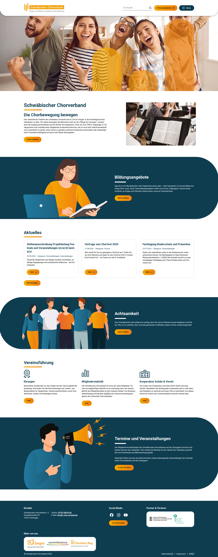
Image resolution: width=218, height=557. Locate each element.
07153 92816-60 (64, 513)
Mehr (32, 272)
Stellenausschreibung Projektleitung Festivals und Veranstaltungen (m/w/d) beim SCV (51, 248)
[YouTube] (125, 515)
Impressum (181, 554)
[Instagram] (118, 515)
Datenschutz (166, 554)
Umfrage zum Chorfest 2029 (101, 244)
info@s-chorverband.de (67, 515)
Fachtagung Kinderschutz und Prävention (166, 244)
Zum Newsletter (118, 523)
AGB (190, 554)
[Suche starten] (150, 8)
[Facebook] (111, 515)
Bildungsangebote (164, 8)
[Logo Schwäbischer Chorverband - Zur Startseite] (44, 8)
